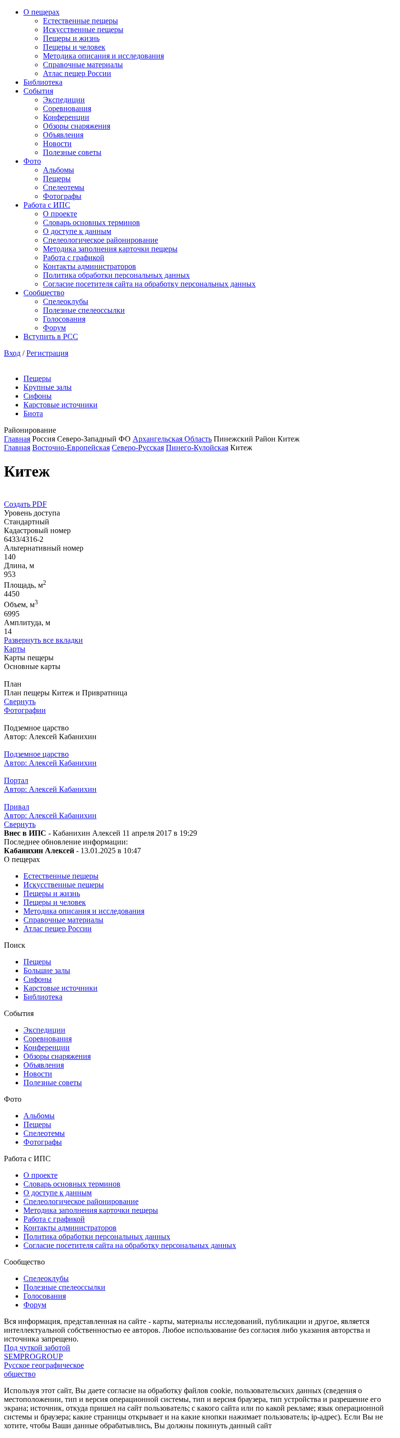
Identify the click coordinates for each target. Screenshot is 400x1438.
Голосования (64, 319)
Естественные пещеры (80, 21)
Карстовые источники (60, 405)
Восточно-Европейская (71, 447)
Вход (12, 353)
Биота (33, 413)
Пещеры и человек (74, 47)
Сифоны (37, 396)
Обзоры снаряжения (76, 126)
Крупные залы (47, 387)
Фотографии (25, 710)
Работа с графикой (73, 257)
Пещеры (57, 178)
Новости (57, 143)
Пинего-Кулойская (197, 447)
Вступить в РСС (50, 336)
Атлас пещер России (77, 73)
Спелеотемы (63, 187)
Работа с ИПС (46, 205)
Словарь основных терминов (91, 222)
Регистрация (47, 353)
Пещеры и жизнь (71, 38)
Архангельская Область (172, 439)
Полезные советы (72, 152)
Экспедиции (64, 100)
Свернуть (20, 701)
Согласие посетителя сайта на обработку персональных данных (149, 284)
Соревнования (67, 108)
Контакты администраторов (89, 266)
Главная (17, 439)
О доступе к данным (77, 231)
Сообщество (43, 292)
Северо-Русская (138, 447)
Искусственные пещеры (83, 29)
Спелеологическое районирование (100, 240)
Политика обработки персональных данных (116, 275)
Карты (14, 649)
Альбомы (58, 170)
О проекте (60, 214)
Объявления (63, 135)
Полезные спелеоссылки (84, 310)
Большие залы (46, 970)
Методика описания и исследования (103, 56)
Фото (32, 161)
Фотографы (62, 196)
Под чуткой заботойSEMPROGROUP (37, 1352)
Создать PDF (25, 504)
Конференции (66, 117)
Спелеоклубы (65, 301)
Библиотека (42, 82)
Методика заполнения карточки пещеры (110, 249)
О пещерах (41, 12)
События (38, 91)
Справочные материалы (83, 64)
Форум (54, 328)
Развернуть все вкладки (43, 640)
